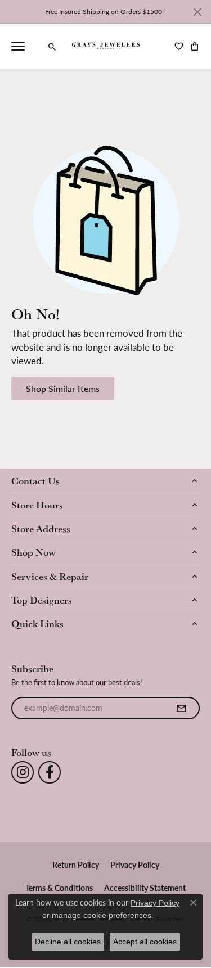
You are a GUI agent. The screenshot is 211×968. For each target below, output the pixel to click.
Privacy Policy (134, 864)
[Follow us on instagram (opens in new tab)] (22, 772)
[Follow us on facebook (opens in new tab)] (49, 772)
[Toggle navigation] (18, 46)
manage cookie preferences (101, 915)
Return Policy (75, 864)
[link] (37, 46)
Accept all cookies (145, 941)
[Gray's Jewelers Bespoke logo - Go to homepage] (105, 46)
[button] (52, 47)
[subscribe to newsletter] (181, 708)
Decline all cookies (68, 941)
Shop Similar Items (63, 388)
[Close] (197, 12)
